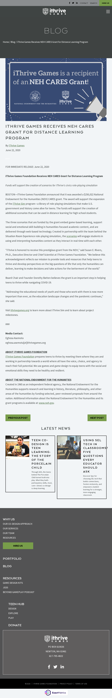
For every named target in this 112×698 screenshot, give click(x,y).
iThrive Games (16, 145)
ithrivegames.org (20, 310)
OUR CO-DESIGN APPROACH (17, 523)
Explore (13, 613)
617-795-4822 (56, 656)
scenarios (72, 236)
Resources (9, 537)
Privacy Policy (66, 683)
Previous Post (18, 417)
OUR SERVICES (10, 528)
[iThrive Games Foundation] (54, 11)
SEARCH (93, 3)
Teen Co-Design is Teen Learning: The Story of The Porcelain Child (42, 453)
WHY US (9, 519)
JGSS (5, 587)
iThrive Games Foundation (45, 683)
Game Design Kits (13, 582)
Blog (13, 41)
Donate (14, 625)
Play (11, 617)
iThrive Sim (19, 203)
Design (12, 608)
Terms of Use (81, 683)
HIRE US (105, 3)
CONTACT (84, 3)
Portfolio (12, 558)
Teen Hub (16, 604)
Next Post (97, 417)
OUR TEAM (8, 533)
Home (6, 41)
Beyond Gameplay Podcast (18, 592)
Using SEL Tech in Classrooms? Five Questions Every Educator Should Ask (95, 455)
